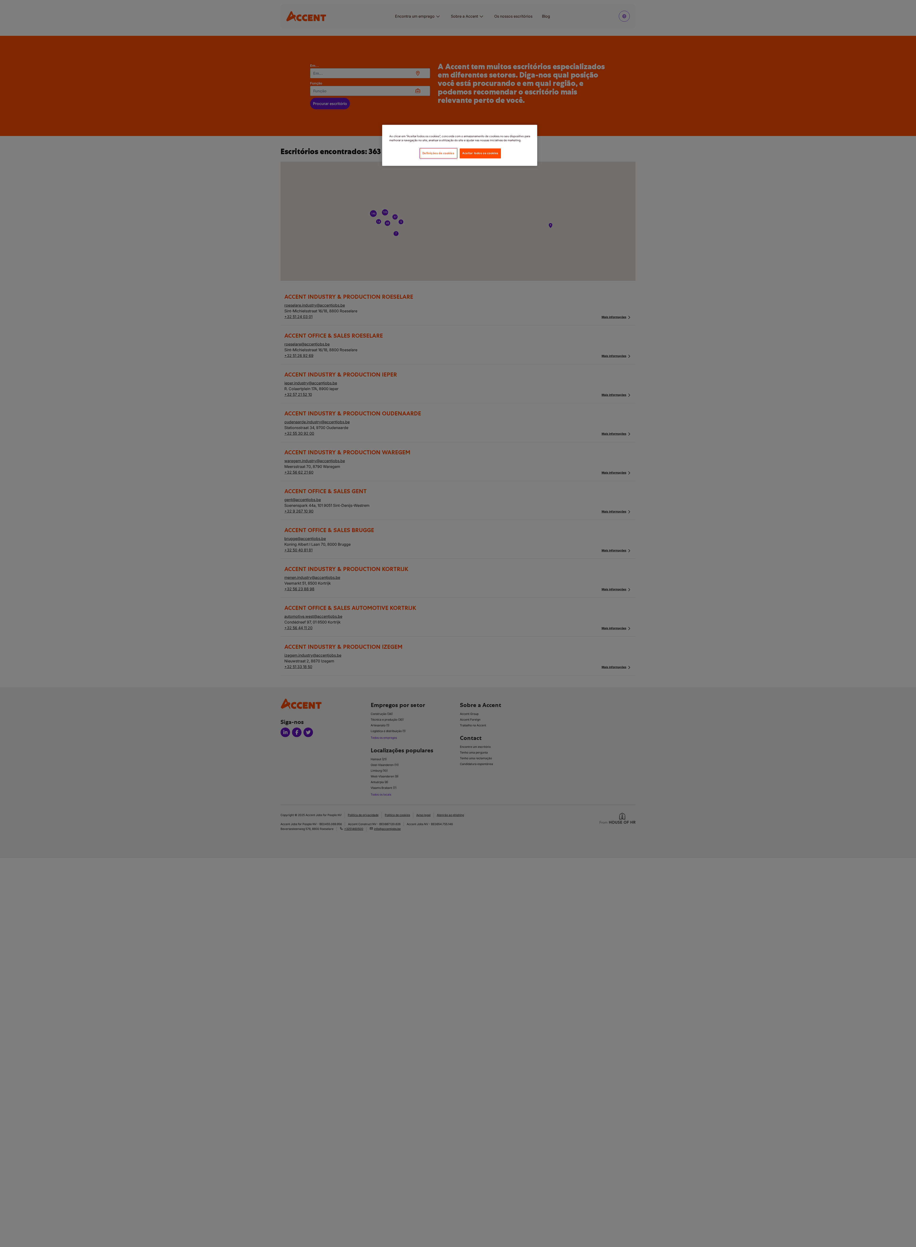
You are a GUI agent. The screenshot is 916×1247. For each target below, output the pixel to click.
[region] (459, 145)
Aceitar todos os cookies (480, 153)
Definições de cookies (438, 153)
